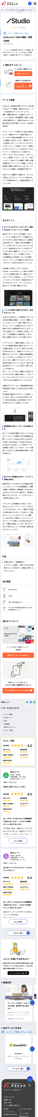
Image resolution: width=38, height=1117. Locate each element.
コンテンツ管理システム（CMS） (24, 10)
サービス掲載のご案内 (11, 1107)
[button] (4, 1003)
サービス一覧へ (18, 1070)
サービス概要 (8, 714)
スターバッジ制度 (23, 1115)
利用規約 (6, 1110)
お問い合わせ (8, 1104)
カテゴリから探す (9, 10)
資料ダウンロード (9, 727)
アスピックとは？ (9, 1099)
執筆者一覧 (7, 1102)
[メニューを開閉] (35, 3)
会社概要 (7, 724)
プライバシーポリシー (9, 1113)
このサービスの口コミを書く (17, 973)
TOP (2, 10)
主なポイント (8, 717)
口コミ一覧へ (18, 933)
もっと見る (18, 841)
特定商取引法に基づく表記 (10, 1116)
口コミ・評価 (8, 730)
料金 (5, 721)
